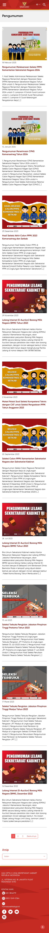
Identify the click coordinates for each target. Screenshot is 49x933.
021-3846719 (10, 893)
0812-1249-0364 (12, 898)
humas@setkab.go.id (11, 905)
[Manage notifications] (42, 927)
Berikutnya (31, 836)
